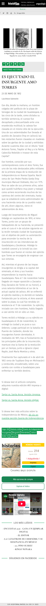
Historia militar (16, 429)
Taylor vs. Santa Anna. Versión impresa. (21, 394)
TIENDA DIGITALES (28, 5)
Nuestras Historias (12, 70)
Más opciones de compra (23, 479)
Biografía (16, 433)
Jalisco (33, 433)
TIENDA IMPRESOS (27, 2)
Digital (33, 466)
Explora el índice (23, 486)
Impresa (33, 463)
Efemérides (25, 433)
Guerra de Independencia (33, 429)
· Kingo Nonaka (23, 549)
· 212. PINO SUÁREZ (23, 545)
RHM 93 (5, 436)
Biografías (14, 436)
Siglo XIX (5, 429)
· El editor (23, 535)
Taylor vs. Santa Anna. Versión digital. (20, 400)
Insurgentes (6, 433)
